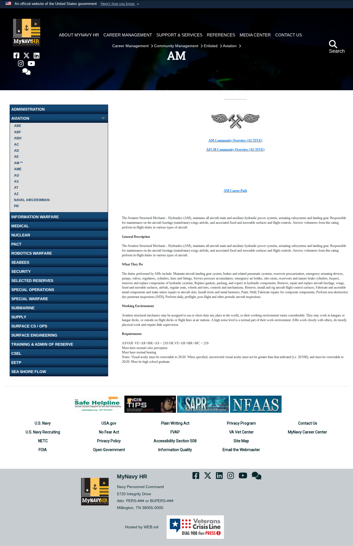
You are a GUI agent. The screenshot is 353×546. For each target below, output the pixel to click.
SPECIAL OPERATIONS (32, 289)
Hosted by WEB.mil (141, 527)
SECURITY (21, 271)
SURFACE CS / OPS (29, 326)
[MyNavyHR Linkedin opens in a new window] (36, 55)
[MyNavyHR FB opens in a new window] (16, 55)
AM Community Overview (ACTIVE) (235, 140)
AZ (16, 194)
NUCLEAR (20, 235)
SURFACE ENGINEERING (34, 335)
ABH (18, 138)
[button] (120, 4)
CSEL (16, 353)
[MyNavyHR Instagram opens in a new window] (21, 63)
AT (16, 188)
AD (16, 151)
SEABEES (20, 262)
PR (16, 206)
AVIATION (20, 118)
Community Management (176, 46)
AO (16, 175)
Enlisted (211, 46)
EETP (16, 362)
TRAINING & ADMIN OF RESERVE (42, 344)
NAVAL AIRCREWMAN (32, 200)
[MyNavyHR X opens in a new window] (26, 55)
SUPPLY (18, 317)
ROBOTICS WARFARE (31, 253)
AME (18, 169)
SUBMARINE (22, 308)
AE (16, 157)
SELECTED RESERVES (32, 280)
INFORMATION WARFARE (35, 217)
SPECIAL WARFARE (29, 299)
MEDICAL (20, 226)
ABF (17, 132)
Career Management (131, 46)
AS (16, 181)
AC (16, 145)
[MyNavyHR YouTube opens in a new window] (31, 63)
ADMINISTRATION (28, 109)
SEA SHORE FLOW (28, 371)
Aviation (230, 46)
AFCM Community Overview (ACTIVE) (235, 149)
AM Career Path (235, 191)
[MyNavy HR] (26, 32)
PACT (16, 244)
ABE (17, 126)
